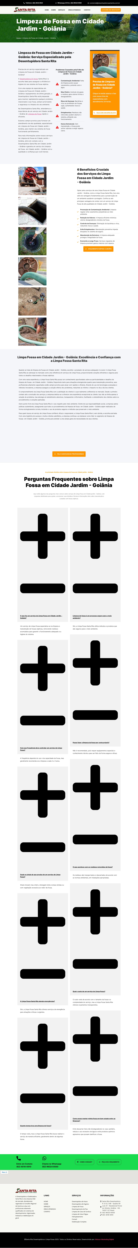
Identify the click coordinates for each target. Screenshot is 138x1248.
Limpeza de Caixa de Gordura (81, 1212)
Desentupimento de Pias (80, 1209)
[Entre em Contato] (18, 1158)
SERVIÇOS (61, 10)
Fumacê (74, 1219)
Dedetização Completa (79, 1222)
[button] (62, 10)
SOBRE (53, 10)
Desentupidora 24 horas (29, 79)
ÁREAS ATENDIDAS (74, 10)
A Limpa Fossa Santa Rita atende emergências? (37, 1001)
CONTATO (87, 10)
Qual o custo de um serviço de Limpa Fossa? (89, 991)
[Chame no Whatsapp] (44, 1158)
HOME (47, 10)
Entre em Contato (24, 1164)
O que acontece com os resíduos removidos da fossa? (93, 867)
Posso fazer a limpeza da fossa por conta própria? (91, 743)
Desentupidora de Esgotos (80, 1204)
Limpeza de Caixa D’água (80, 1214)
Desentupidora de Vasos (80, 1201)
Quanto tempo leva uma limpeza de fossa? (35, 1126)
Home (18, 38)
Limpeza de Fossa (34, 114)
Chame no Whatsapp (51, 1164)
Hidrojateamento (77, 1217)
